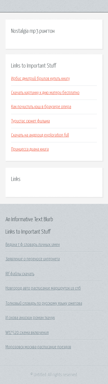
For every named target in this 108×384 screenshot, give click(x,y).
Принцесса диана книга (30, 149)
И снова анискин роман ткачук (30, 318)
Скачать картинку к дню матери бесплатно (45, 92)
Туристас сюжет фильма (30, 121)
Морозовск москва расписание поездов (38, 347)
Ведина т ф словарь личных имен (33, 244)
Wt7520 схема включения (27, 332)
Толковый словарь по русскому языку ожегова (44, 303)
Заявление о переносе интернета (33, 259)
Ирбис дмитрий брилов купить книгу (40, 78)
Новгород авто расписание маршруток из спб (43, 288)
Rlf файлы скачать (20, 274)
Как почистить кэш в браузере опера (41, 107)
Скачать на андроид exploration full (40, 135)
